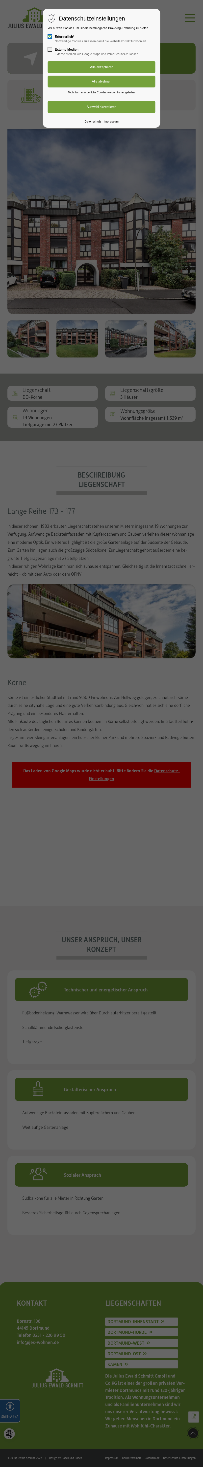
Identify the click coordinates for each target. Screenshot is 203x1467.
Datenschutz (92, 121)
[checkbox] (50, 36)
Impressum (111, 121)
